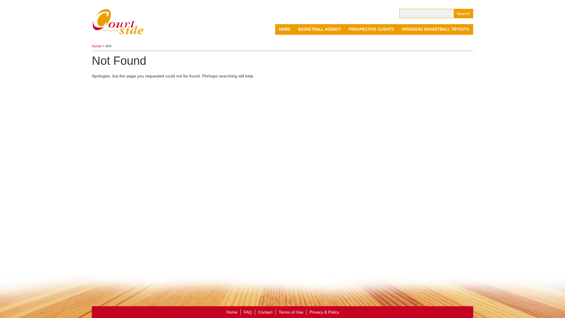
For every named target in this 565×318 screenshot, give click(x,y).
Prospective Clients (371, 29)
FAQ (248, 312)
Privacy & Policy (324, 312)
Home (284, 29)
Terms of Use (291, 312)
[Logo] (118, 21)
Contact (265, 312)
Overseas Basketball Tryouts (435, 29)
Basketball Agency (319, 29)
